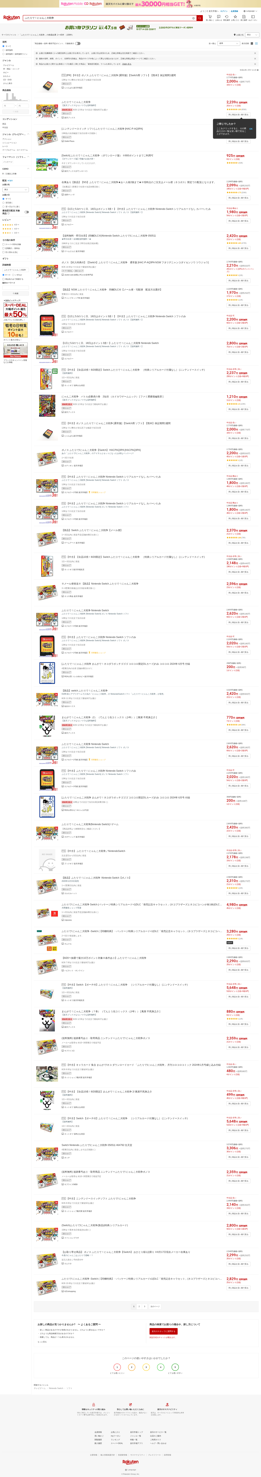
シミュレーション (9, 143)
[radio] (3, 46)
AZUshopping (70, 1291)
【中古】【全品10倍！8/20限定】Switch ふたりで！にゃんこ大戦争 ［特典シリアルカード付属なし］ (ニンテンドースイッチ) (135, 370)
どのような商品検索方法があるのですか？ (57, 1333)
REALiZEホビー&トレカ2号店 (76, 810)
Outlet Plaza (69, 141)
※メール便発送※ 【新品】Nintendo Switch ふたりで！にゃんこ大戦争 (100, 583)
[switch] (27, 212)
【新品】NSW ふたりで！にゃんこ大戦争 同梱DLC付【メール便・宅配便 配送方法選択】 (112, 289)
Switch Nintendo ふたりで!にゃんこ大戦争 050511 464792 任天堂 (97, 1145)
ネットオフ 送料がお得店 (74, 385)
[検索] (200, 18)
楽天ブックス (69, 118)
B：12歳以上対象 (9, 174)
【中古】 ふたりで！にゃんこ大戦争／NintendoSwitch (95, 851)
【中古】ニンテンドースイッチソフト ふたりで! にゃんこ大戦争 (101, 1198)
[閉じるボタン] (255, 53)
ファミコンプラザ (71, 1238)
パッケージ (7, 162)
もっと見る (42, 1342)
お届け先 (6, 185)
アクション (6, 139)
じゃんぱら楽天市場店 (73, 88)
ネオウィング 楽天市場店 (74, 837)
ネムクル (68, 944)
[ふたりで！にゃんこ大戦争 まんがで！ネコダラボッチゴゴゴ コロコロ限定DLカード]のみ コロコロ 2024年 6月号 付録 (126, 664)
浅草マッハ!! (69, 195)
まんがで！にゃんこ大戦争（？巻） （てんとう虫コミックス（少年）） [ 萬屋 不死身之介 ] (111, 1011)
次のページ (155, 1306)
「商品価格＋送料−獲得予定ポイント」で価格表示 (53, 43)
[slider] (2, 101)
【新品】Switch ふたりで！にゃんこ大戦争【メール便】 (92, 530)
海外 (11, 181)
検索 (16, 112)
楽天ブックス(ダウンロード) (75, 171)
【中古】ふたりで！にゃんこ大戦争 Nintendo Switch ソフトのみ (101, 637)
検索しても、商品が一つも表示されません (57, 1337)
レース (5, 146)
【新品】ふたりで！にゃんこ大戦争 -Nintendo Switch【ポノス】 (96, 877)
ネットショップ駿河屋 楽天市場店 (78, 1077)
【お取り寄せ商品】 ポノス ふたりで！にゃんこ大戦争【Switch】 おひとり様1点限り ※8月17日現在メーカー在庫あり (126, 1252)
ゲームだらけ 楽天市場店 (74, 251)
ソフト (69, 1388)
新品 (4, 124)
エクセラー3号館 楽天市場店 (76, 519)
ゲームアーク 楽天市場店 (74, 543)
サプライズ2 (69, 1051)
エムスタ (68, 1264)
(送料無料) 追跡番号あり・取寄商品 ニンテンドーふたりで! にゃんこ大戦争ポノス (106, 1038)
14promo (68, 920)
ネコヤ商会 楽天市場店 (73, 596)
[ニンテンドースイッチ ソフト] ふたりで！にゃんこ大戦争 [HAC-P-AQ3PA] (102, 128)
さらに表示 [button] (7, 83)
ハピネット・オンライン (74, 971)
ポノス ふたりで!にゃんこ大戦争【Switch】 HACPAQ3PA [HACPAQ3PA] (101, 450)
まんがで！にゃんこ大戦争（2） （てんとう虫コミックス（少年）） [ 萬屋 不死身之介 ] (109, 717)
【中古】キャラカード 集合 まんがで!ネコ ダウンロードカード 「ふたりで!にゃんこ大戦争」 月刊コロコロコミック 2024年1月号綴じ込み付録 (143, 1065)
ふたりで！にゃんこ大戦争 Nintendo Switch (85, 610)
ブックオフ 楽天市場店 (73, 864)
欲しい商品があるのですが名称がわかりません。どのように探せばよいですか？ (72, 1330)
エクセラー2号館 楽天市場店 (76, 492)
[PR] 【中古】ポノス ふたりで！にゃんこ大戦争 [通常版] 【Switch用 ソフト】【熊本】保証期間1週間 (121, 75)
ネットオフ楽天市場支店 (74, 570)
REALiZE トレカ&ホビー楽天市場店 (78, 676)
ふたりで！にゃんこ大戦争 (76, 102)
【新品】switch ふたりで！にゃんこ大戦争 (85, 690)
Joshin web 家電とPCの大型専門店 (78, 275)
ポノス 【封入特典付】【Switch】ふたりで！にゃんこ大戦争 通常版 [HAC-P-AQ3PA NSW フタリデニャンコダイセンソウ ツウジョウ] (135, 262)
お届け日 (6, 195)
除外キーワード (8, 283)
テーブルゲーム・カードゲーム (15, 150)
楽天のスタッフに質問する (163, 1331)
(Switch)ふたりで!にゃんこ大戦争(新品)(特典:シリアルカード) (95, 1225)
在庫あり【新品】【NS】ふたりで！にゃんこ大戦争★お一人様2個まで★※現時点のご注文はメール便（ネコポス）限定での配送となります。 (139, 182)
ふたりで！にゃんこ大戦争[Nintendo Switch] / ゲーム (90, 824)
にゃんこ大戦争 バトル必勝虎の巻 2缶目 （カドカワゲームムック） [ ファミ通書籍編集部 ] (112, 396)
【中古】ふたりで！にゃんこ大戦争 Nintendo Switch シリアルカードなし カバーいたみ (113, 476)
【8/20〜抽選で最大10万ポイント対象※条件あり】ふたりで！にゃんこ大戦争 (104, 958)
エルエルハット (70, 893)
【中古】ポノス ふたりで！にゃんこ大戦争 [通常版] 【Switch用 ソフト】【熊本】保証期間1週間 (118, 423)
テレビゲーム (40, 1388)
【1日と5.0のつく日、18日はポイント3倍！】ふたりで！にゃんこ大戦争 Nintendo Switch (110, 343)
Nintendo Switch (56, 1388)
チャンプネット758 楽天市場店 (77, 298)
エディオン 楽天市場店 (73, 466)
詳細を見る (126, 64)
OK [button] (251, 128)
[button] (250, 11)
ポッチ (67, 1158)
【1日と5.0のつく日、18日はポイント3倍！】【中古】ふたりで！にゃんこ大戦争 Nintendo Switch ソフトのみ (126, 316)
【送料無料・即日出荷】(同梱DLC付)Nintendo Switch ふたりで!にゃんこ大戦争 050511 (109, 235)
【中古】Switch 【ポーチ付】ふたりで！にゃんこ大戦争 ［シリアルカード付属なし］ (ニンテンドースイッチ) (127, 984)
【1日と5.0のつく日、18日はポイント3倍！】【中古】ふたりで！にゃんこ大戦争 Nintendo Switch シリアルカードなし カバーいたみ (138, 209)
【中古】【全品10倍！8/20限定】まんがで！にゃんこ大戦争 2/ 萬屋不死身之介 (109, 1091)
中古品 (5, 127)
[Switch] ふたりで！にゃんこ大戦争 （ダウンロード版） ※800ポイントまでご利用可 (107, 155)
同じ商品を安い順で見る (238, 115)
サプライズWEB (70, 1184)
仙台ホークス (69, 706)
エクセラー (68, 225)
